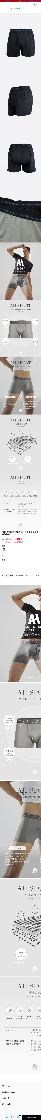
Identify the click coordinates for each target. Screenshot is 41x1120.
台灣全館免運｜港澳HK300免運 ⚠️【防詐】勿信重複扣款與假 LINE (20, 1)
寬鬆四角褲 (17, 9)
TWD (4, 539)
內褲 (11, 9)
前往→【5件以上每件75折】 (15, 542)
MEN (6, 9)
